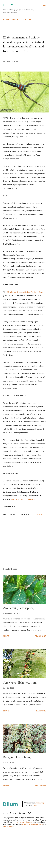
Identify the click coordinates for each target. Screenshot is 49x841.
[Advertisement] (24, 542)
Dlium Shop (39, 803)
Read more (40, 636)
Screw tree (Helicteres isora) (20, 682)
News (13, 514)
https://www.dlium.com (23, 822)
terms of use (26, 824)
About (5, 813)
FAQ (29, 813)
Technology (22, 514)
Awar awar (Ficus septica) (18, 608)
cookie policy (37, 824)
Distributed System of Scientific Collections (25, 292)
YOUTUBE (27, 19)
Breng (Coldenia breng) (18, 757)
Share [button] (40, 514)
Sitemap (22, 813)
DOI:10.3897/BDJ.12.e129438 (23, 499)
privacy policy (8, 826)
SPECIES (15, 19)
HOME (6, 19)
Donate (13, 813)
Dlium (8, 5)
